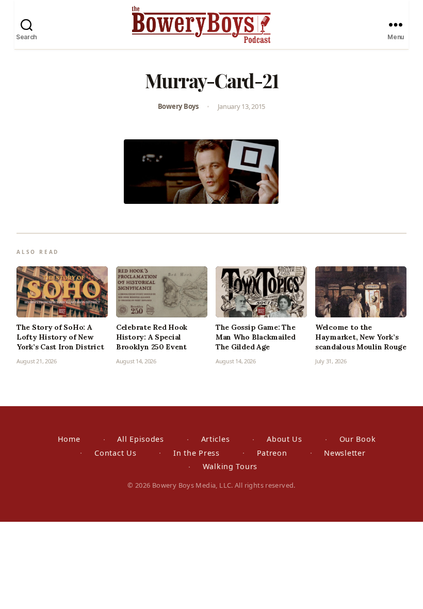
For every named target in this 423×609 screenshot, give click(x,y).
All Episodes (140, 439)
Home (69, 439)
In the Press (196, 453)
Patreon (272, 453)
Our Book (357, 439)
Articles (215, 439)
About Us (284, 439)
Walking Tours (230, 466)
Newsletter (344, 453)
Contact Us (115, 453)
